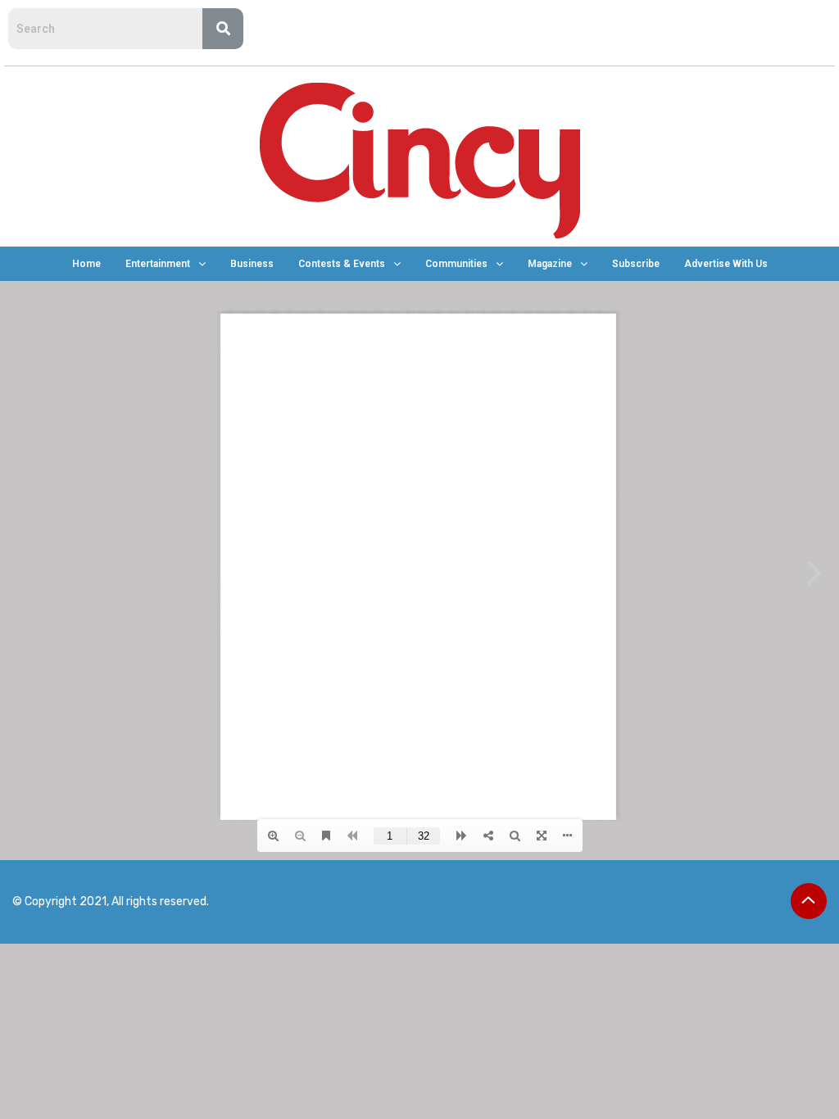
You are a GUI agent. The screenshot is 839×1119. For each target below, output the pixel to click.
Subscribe (636, 264)
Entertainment (157, 264)
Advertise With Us (726, 264)
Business (252, 264)
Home (86, 264)
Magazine (550, 264)
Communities (456, 264)
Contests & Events (341, 264)
